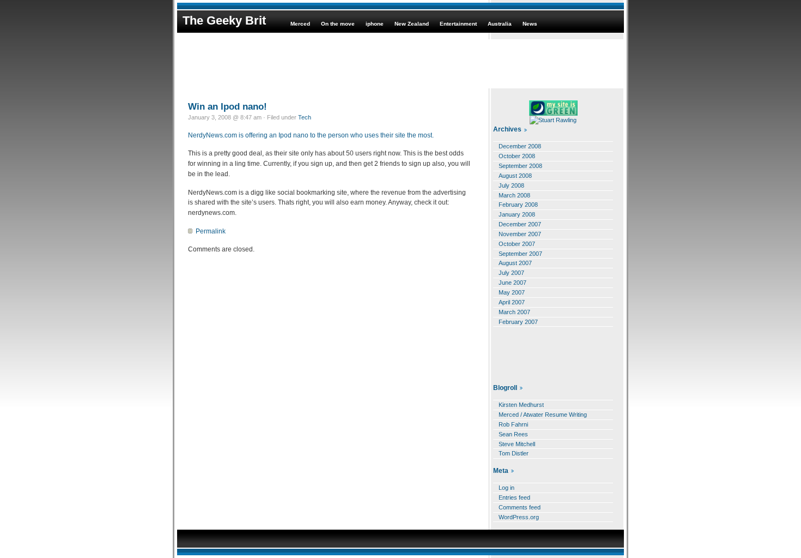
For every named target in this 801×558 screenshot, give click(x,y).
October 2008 (517, 156)
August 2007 (515, 263)
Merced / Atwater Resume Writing (543, 414)
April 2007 (512, 302)
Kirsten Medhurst (521, 404)
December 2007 (520, 224)
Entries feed (514, 497)
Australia (500, 24)
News (530, 24)
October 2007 (517, 244)
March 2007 (514, 312)
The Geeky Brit (224, 20)
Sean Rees (513, 434)
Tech (304, 117)
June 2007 (512, 282)
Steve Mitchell (517, 444)
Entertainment (458, 24)
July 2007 (511, 272)
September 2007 (520, 253)
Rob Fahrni (513, 424)
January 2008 (517, 214)
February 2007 (518, 322)
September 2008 (520, 166)
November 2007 (520, 234)
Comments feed (520, 507)
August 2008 (515, 175)
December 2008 (520, 146)
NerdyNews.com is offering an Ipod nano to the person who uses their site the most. (311, 135)
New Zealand (412, 24)
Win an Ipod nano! (227, 106)
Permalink (211, 231)
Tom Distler (514, 453)
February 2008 (518, 204)
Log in (506, 487)
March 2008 (514, 195)
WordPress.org (519, 517)
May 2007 (512, 292)
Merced (300, 24)
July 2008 (511, 185)
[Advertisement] (400, 63)
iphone (375, 24)
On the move (338, 24)
